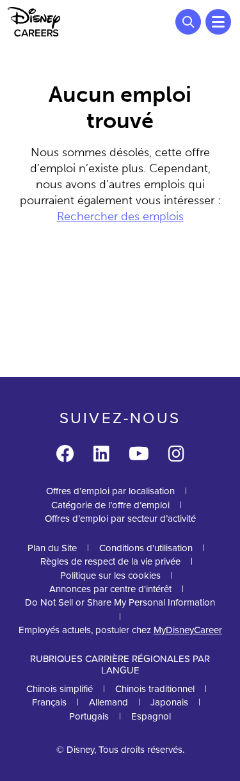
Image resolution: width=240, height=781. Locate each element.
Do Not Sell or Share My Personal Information (120, 602)
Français (49, 702)
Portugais (89, 716)
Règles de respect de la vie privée (110, 561)
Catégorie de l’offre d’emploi (110, 505)
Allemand (108, 702)
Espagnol (151, 716)
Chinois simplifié (59, 689)
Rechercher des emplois (120, 216)
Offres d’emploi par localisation (110, 491)
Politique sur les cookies (110, 575)
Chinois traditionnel (155, 689)
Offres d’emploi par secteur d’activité (120, 518)
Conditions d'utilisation (146, 548)
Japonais (169, 702)
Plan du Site (52, 548)
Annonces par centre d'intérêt (110, 589)
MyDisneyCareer (188, 630)
